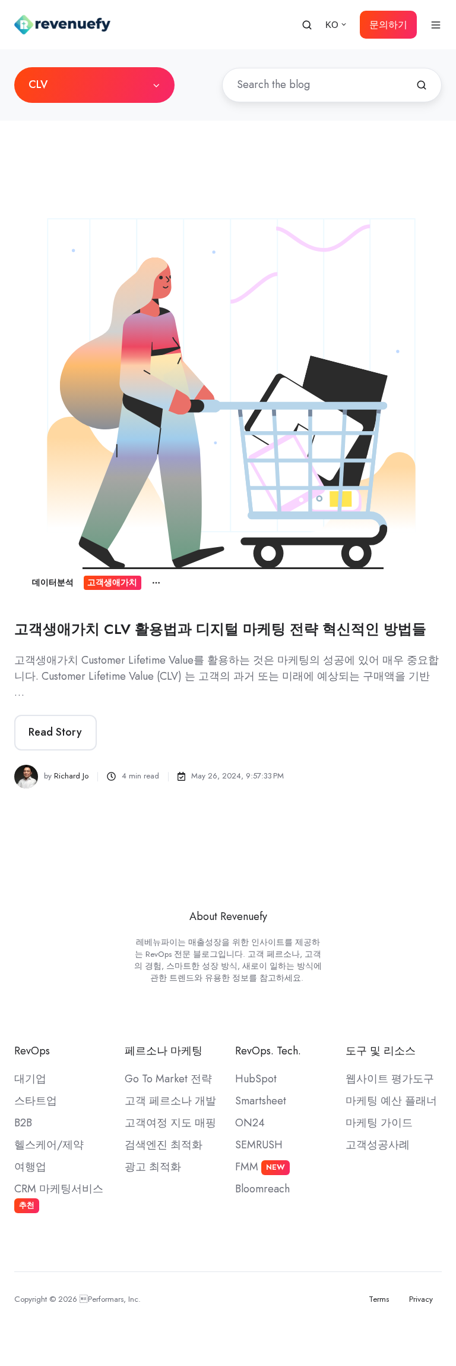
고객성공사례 (378, 1145)
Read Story (55, 732)
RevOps (32, 1051)
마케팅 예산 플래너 (391, 1100)
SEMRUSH (259, 1145)
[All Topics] (156, 583)
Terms (379, 1299)
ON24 (250, 1123)
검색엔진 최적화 (163, 1145)
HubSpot (256, 1078)
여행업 (30, 1167)
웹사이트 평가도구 (390, 1078)
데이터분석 (53, 582)
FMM (260, 1167)
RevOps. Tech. (268, 1051)
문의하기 (388, 25)
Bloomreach (262, 1189)
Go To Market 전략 (168, 1078)
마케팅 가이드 (379, 1123)
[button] (307, 25)
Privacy (421, 1299)
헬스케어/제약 (49, 1145)
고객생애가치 (112, 582)
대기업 (30, 1078)
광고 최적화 (153, 1167)
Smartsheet (260, 1100)
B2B (23, 1123)
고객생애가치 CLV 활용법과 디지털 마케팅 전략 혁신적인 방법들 (220, 628)
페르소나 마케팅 (163, 1051)
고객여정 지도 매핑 (170, 1123)
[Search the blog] (422, 85)
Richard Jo (71, 775)
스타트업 (35, 1100)
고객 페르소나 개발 (170, 1100)
